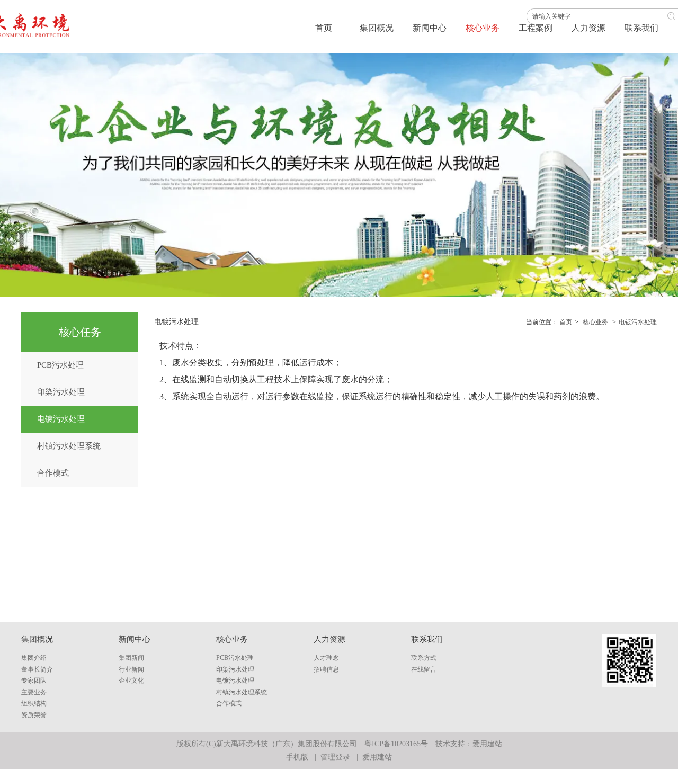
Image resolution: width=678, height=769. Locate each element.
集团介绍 (34, 657)
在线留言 (423, 669)
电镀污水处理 (638, 322)
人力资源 (329, 639)
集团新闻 (131, 657)
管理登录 (335, 757)
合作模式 (229, 703)
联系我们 (427, 639)
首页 (565, 322)
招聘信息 (326, 669)
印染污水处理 (235, 669)
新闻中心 (134, 639)
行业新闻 (131, 669)
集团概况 (37, 639)
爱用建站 (487, 744)
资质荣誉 (34, 715)
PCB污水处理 (235, 657)
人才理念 (326, 657)
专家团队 (34, 680)
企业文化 (131, 680)
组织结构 (34, 703)
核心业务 (595, 322)
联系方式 (423, 657)
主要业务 (34, 692)
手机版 (297, 757)
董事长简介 (37, 669)
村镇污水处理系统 (241, 692)
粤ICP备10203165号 (396, 744)
